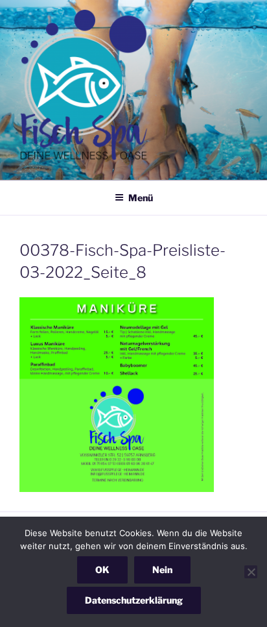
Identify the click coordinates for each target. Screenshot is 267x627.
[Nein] (250, 571)
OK (102, 569)
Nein (162, 569)
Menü (140, 197)
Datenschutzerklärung (134, 600)
